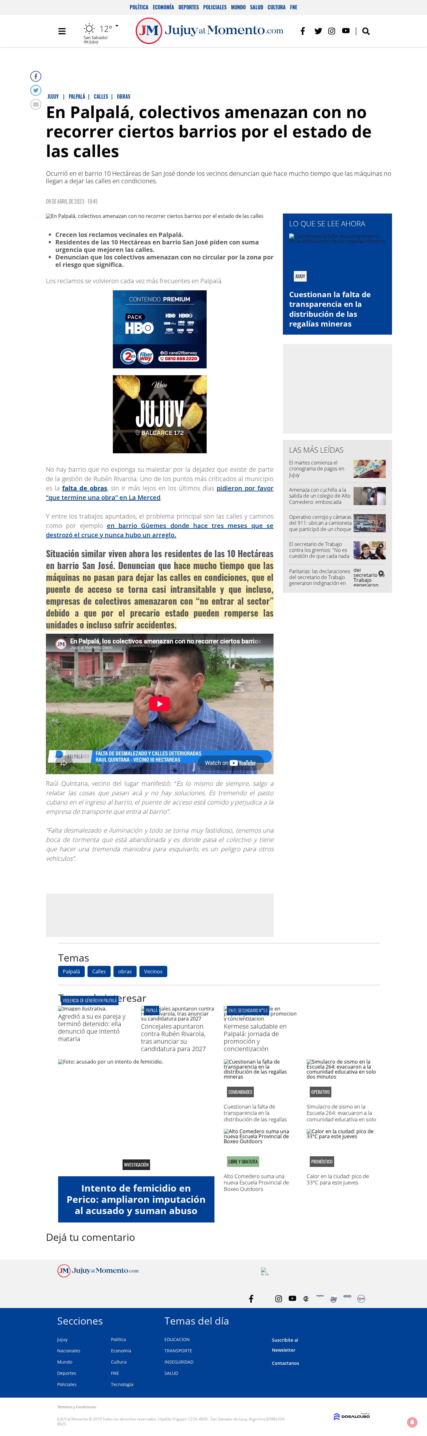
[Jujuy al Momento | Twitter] (318, 31)
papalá (152, 1010)
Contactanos (285, 1363)
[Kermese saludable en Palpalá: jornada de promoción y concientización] (260, 1018)
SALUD (171, 1373)
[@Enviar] (35, 104)
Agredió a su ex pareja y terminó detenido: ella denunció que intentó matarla (91, 1027)
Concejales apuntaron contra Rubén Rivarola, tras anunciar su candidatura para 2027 (173, 1037)
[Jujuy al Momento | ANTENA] (320, 1299)
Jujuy (62, 1339)
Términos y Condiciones (76, 1406)
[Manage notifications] (412, 1422)
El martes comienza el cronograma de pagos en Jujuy (316, 468)
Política (139, 7)
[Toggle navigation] (62, 31)
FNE (293, 7)
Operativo (320, 1092)
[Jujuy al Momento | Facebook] (305, 31)
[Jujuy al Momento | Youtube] (346, 31)
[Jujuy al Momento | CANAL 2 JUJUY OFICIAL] (306, 1299)
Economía (163, 7)
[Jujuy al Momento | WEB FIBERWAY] (334, 1299)
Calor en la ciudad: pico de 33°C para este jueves (338, 1179)
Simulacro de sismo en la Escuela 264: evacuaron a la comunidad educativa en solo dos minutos (341, 1116)
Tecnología (122, 1384)
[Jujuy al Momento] (98, 1275)
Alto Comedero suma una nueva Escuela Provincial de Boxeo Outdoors (256, 1183)
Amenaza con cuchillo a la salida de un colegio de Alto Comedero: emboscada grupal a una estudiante (319, 498)
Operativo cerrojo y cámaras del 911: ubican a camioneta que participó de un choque (320, 523)
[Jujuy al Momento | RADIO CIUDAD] (361, 1299)
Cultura (277, 7)
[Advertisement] (160, 915)
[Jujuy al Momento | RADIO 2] (347, 1299)
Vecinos (153, 971)
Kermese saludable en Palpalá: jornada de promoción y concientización (255, 1037)
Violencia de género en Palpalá (90, 1000)
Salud (256, 7)
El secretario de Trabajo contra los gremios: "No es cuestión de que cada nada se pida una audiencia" (319, 553)
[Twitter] (35, 90)
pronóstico (322, 1161)
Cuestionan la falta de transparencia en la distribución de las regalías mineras (330, 309)
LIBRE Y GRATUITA (243, 1161)
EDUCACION (177, 1339)
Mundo (238, 7)
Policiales (215, 7)
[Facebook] (35, 76)
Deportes (188, 7)
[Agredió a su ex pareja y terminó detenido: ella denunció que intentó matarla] (82, 1008)
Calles (99, 971)
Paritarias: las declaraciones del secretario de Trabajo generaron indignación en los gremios (319, 580)
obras (125, 971)
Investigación (136, 1165)
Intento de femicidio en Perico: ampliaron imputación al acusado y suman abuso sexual (136, 1205)
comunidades (240, 1092)
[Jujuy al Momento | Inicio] (363, 1320)
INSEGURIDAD (178, 1362)
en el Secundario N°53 (248, 1010)
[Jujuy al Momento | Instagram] (332, 31)
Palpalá (71, 971)
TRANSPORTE (178, 1351)
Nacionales (68, 1351)
